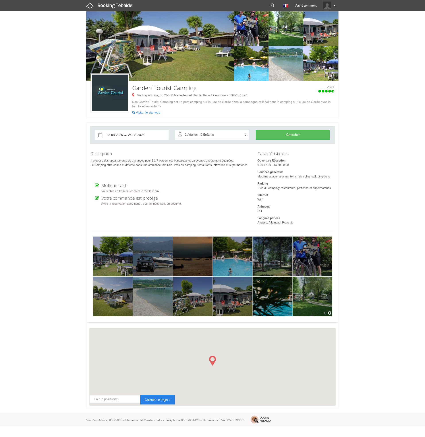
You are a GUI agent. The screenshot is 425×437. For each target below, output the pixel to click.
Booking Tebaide (114, 5)
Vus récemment (306, 5)
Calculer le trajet (157, 400)
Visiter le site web (147, 112)
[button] (212, 360)
